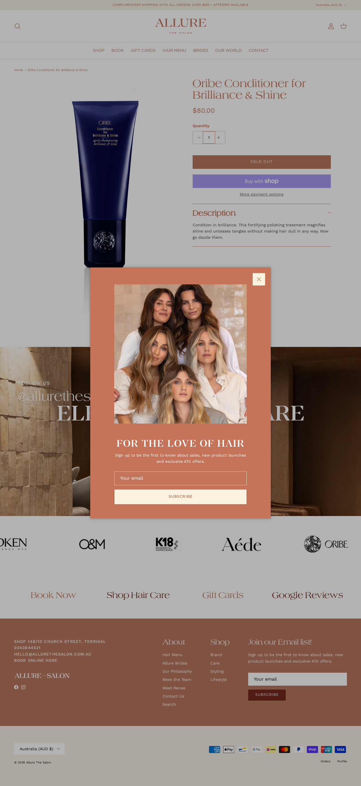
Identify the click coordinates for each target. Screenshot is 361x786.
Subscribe (180, 497)
